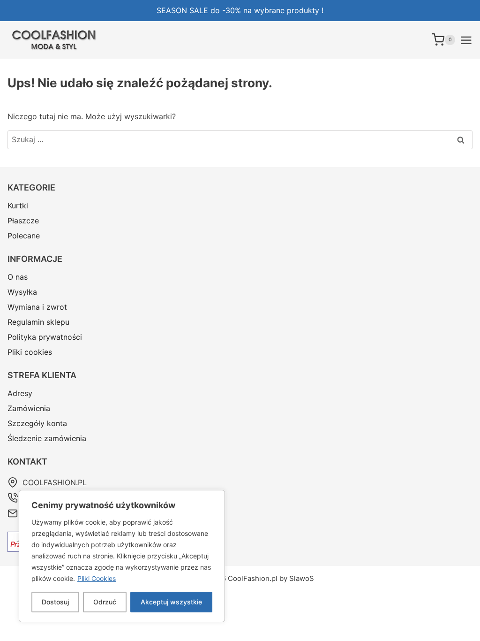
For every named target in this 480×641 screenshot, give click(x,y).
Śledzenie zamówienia (47, 438)
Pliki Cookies (96, 578)
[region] (122, 556)
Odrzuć (104, 602)
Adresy (20, 393)
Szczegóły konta (37, 423)
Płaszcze (23, 220)
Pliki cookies (30, 352)
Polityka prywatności (45, 337)
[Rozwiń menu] (466, 40)
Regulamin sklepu (38, 322)
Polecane (24, 235)
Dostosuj (55, 602)
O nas (18, 277)
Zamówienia (29, 408)
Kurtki (18, 205)
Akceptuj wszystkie (171, 602)
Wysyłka (22, 292)
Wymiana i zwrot (37, 307)
